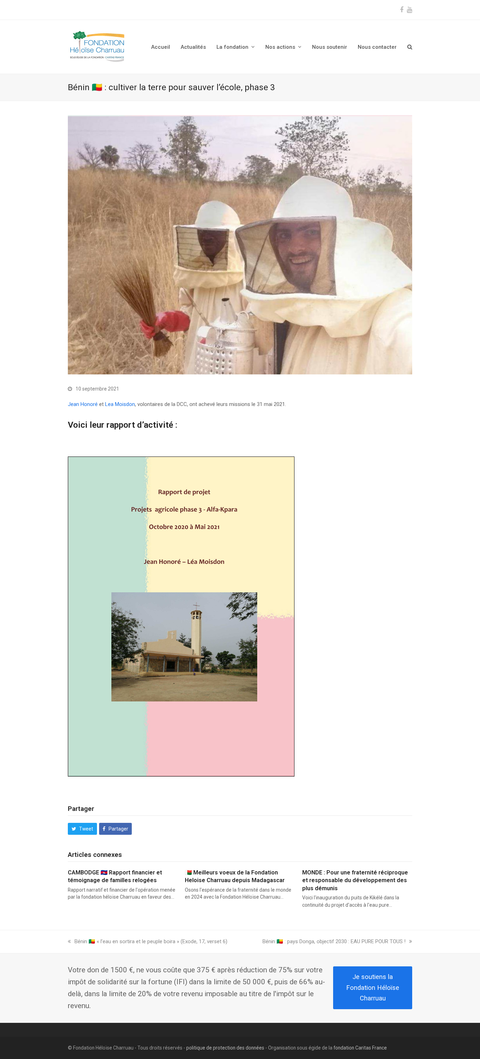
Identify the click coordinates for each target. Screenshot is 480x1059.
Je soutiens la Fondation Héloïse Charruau (372, 987)
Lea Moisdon (120, 404)
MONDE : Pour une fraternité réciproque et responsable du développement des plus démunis (355, 880)
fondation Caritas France (360, 1048)
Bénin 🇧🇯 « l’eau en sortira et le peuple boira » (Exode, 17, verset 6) (150, 941)
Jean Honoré (83, 404)
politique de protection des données (225, 1048)
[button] (409, 47)
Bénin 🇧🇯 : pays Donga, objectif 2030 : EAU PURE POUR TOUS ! (334, 941)
